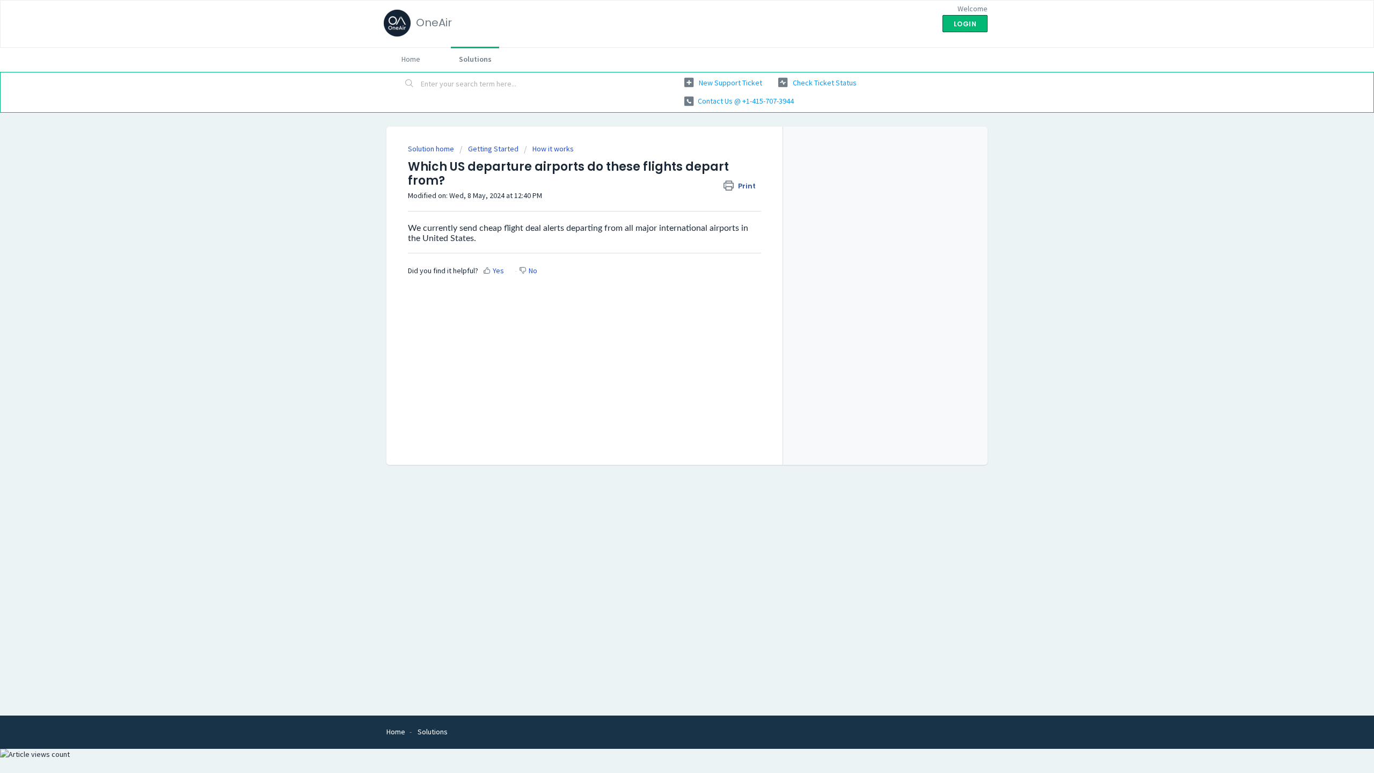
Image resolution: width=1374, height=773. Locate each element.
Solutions (475, 59)
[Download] (667, 249)
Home (410, 59)
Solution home (432, 149)
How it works (553, 149)
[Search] (409, 84)
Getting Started (493, 149)
